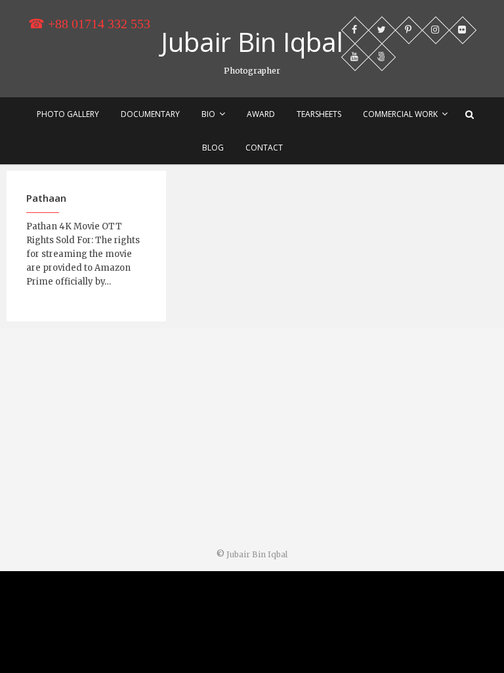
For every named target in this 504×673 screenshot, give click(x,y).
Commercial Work (400, 114)
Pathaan (46, 197)
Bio (208, 114)
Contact (264, 147)
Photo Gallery (68, 114)
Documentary (150, 114)
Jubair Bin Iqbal (252, 42)
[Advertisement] (252, 440)
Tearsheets (319, 114)
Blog (213, 147)
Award (261, 114)
